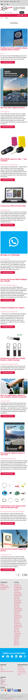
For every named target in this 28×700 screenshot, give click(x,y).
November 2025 (18, 587)
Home (1, 1)
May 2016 (16, 644)
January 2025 (17, 592)
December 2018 (18, 625)
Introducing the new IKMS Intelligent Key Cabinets (13, 280)
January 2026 (17, 585)
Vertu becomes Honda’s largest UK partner (13, 550)
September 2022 (18, 610)
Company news (7, 111)
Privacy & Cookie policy (22, 673)
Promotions (3, 589)
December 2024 (18, 594)
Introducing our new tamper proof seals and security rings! (12, 506)
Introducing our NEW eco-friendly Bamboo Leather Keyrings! (12, 359)
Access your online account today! (13, 206)
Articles (2, 53)
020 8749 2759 (3, 679)
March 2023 (17, 607)
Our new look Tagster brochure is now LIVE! (12, 454)
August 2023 (17, 604)
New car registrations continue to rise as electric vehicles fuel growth (13, 396)
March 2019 (17, 622)
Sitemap (19, 674)
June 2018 (16, 628)
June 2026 (16, 584)
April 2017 (16, 641)
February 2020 (17, 615)
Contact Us (2, 669)
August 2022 (17, 612)
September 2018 (18, 626)
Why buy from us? (13, 1)
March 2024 (17, 599)
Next (25, 575)
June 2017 (16, 638)
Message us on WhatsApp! (10, 255)
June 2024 (16, 597)
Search (21, 12)
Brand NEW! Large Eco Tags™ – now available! (13, 160)
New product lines (15, 364)
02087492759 (3, 682)
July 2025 (16, 590)
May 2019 (16, 620)
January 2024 (17, 600)
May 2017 (16, 640)
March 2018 (17, 631)
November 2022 (18, 608)
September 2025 (18, 589)
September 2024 (18, 595)
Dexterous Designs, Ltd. (9, 698)
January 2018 (17, 633)
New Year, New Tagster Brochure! (12, 108)
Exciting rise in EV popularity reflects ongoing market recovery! (13, 49)
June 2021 (16, 613)
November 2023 (18, 602)
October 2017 (17, 635)
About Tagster (6, 1)
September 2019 (18, 617)
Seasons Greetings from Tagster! (12, 308)
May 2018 (16, 630)
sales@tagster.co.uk (4, 684)
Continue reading (8, 62)
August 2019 (17, 618)
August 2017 (17, 636)
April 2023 (16, 605)
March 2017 (17, 643)
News (18, 1)
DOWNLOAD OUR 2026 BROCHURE (6, 671)
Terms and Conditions (22, 671)
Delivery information (21, 669)
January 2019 (17, 623)
